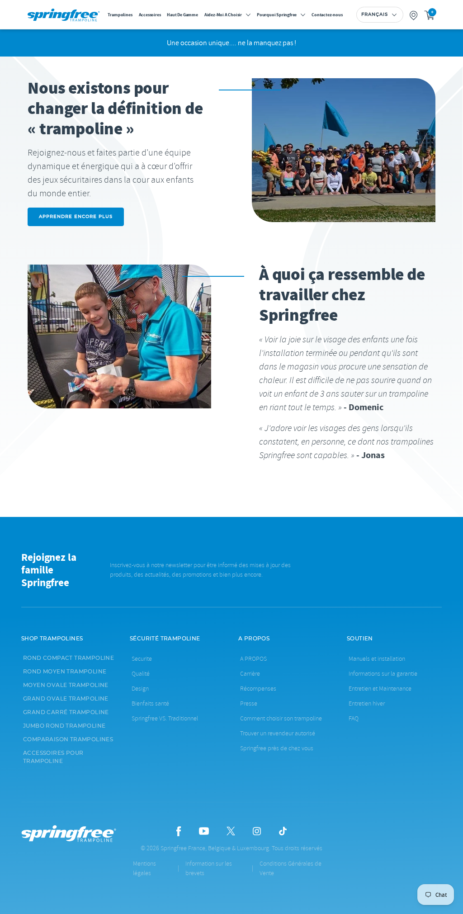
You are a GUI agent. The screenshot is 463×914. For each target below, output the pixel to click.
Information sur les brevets (208, 868)
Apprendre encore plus (76, 216)
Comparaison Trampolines (68, 739)
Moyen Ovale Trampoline (66, 685)
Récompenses (258, 688)
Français (374, 14)
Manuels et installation (377, 659)
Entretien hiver (367, 703)
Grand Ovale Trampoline (66, 698)
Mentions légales (144, 868)
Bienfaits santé (150, 703)
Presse (248, 703)
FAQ (354, 718)
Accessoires (150, 15)
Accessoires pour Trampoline (53, 757)
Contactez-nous (327, 15)
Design (140, 688)
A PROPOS (253, 659)
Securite (142, 659)
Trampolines (120, 15)
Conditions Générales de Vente (290, 868)
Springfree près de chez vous (276, 748)
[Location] (414, 14)
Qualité (141, 673)
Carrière (250, 673)
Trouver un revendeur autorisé (277, 733)
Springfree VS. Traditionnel (165, 718)
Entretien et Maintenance (380, 688)
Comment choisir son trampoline (281, 718)
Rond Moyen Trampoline (64, 671)
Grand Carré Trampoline (66, 712)
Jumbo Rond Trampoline (64, 726)
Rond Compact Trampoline (68, 658)
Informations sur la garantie (383, 673)
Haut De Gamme (182, 15)
